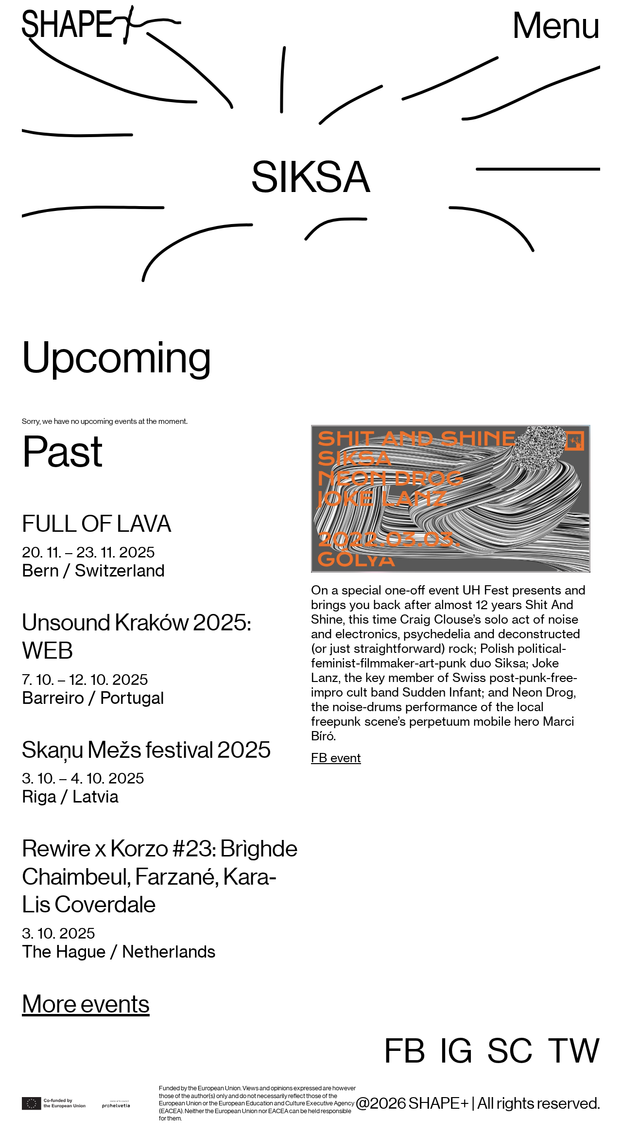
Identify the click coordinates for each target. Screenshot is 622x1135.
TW (574, 1052)
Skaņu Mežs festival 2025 (146, 750)
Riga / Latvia (70, 796)
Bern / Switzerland (93, 570)
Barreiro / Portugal (93, 698)
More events (86, 1005)
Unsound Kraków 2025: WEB (136, 637)
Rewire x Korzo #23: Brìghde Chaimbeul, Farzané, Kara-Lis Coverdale (160, 877)
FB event (336, 758)
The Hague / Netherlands (119, 951)
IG (456, 1052)
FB (404, 1052)
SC (510, 1052)
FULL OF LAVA (97, 524)
